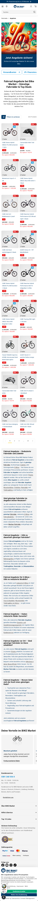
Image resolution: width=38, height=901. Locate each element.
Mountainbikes (8, 487)
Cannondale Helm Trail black (27, 144)
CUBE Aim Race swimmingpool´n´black (9, 251)
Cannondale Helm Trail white (9, 392)
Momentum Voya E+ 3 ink (9, 179)
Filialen (30, 475)
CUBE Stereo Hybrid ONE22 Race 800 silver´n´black (27, 181)
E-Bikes (16, 467)
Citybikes (17, 487)
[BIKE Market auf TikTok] (15, 865)
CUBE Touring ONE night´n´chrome (27, 320)
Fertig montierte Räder (12, 761)
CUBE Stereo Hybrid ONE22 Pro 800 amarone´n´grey (10, 145)
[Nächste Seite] (32, 441)
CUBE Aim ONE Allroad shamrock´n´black (27, 425)
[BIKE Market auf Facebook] (2, 865)
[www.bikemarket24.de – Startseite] (19, 6)
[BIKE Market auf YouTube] (6, 865)
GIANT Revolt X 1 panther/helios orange (27, 356)
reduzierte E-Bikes (22, 583)
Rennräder (24, 487)
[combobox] (19, 12)
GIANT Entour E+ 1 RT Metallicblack (27, 251)
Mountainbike (13, 101)
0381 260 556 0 (8, 777)
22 (28, 441)
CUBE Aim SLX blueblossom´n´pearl (8, 215)
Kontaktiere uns (8, 797)
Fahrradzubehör (9, 517)
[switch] (4, 892)
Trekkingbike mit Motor (11, 603)
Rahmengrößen (9, 559)
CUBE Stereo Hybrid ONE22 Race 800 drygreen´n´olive (8, 321)
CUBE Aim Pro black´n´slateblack (27, 392)
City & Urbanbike (9, 601)
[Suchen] (34, 12)
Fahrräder (28, 91)
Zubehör (7, 94)
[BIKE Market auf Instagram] (11, 865)
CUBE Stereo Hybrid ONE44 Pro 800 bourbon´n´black (9, 286)
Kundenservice (8, 632)
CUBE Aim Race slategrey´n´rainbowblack (10, 425)
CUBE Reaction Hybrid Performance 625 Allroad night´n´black (28, 216)
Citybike (30, 99)
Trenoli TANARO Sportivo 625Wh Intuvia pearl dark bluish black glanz (10, 357)
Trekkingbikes (8, 490)
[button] (2, 6)
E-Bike (31, 101)
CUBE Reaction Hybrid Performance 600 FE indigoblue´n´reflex (27, 286)
